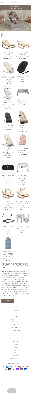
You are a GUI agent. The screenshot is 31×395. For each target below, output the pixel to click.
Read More (7, 301)
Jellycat (15, 350)
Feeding (15, 347)
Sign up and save (15, 363)
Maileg (15, 353)
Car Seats (16, 338)
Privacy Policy (15, 330)
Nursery (15, 344)
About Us (15, 310)
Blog (15, 313)
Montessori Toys (15, 358)
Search (15, 336)
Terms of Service (15, 327)
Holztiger (15, 355)
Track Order (15, 322)
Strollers (15, 341)
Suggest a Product (15, 324)
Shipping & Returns (15, 319)
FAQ (15, 316)
